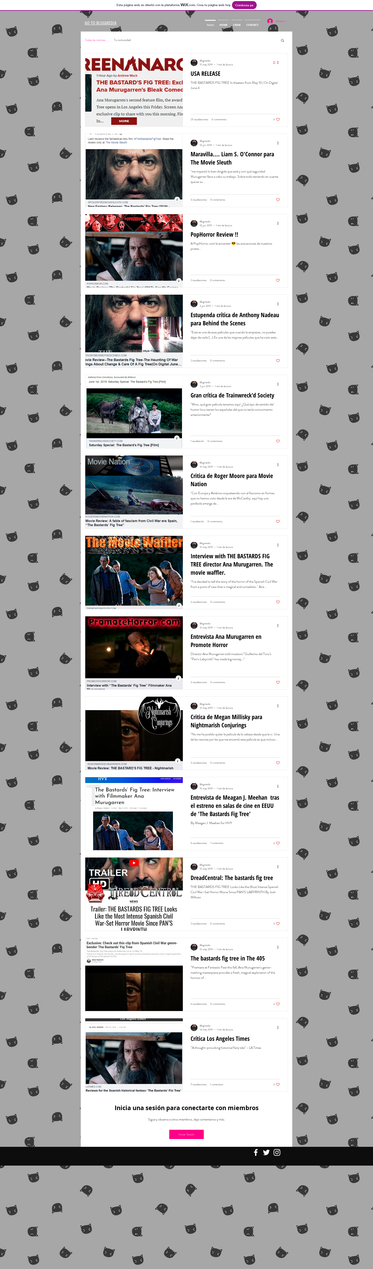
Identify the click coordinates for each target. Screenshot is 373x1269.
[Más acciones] (279, 62)
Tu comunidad (122, 40)
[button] (282, 40)
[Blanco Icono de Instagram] (276, 1152)
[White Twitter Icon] (266, 1152)
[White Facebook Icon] (255, 1152)
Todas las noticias (95, 40)
